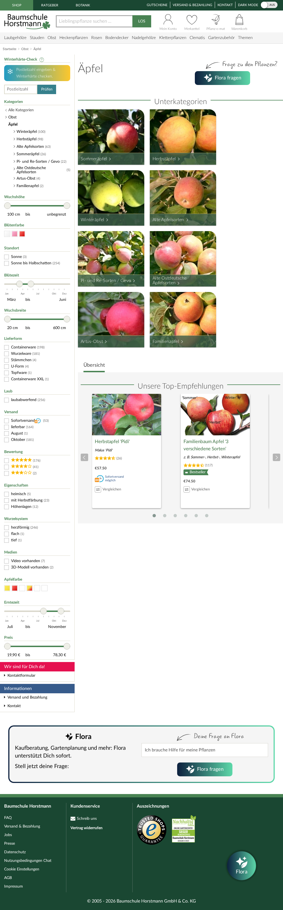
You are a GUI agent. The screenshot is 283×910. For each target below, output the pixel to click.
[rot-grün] (37, 588)
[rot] (22, 234)
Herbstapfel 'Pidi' (112, 441)
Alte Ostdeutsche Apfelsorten (170, 280)
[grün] (22, 588)
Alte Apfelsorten (168, 220)
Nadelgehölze (144, 38)
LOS (141, 21)
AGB (8, 878)
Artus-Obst (92, 341)
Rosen (96, 38)
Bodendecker (117, 38)
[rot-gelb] (30, 588)
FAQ (8, 818)
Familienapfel (166, 341)
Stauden (37, 38)
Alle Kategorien (21, 110)
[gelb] (7, 588)
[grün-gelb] (44, 588)
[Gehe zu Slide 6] (206, 515)
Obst (52, 38)
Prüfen (47, 89)
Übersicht (94, 365)
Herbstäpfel (164, 159)
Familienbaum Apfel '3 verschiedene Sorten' (206, 445)
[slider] (7, 205)
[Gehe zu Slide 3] (175, 515)
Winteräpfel (92, 220)
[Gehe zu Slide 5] (196, 515)
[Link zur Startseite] (28, 21)
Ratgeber (49, 5)
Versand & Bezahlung (192, 5)
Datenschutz (15, 852)
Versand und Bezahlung (27, 697)
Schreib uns (87, 819)
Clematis (197, 38)
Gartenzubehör (221, 38)
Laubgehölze (15, 38)
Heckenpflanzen (73, 38)
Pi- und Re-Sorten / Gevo (106, 280)
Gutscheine (157, 5)
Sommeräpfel (94, 159)
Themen (245, 38)
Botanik (83, 5)
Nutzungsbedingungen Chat (27, 861)
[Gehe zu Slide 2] (164, 515)
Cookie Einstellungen (21, 869)
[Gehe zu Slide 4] (185, 515)
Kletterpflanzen (172, 38)
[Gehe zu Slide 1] (154, 515)
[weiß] (7, 234)
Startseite (9, 49)
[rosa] (15, 234)
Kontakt (225, 5)
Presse (9, 844)
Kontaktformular (21, 676)
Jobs (8, 835)
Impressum (13, 886)
